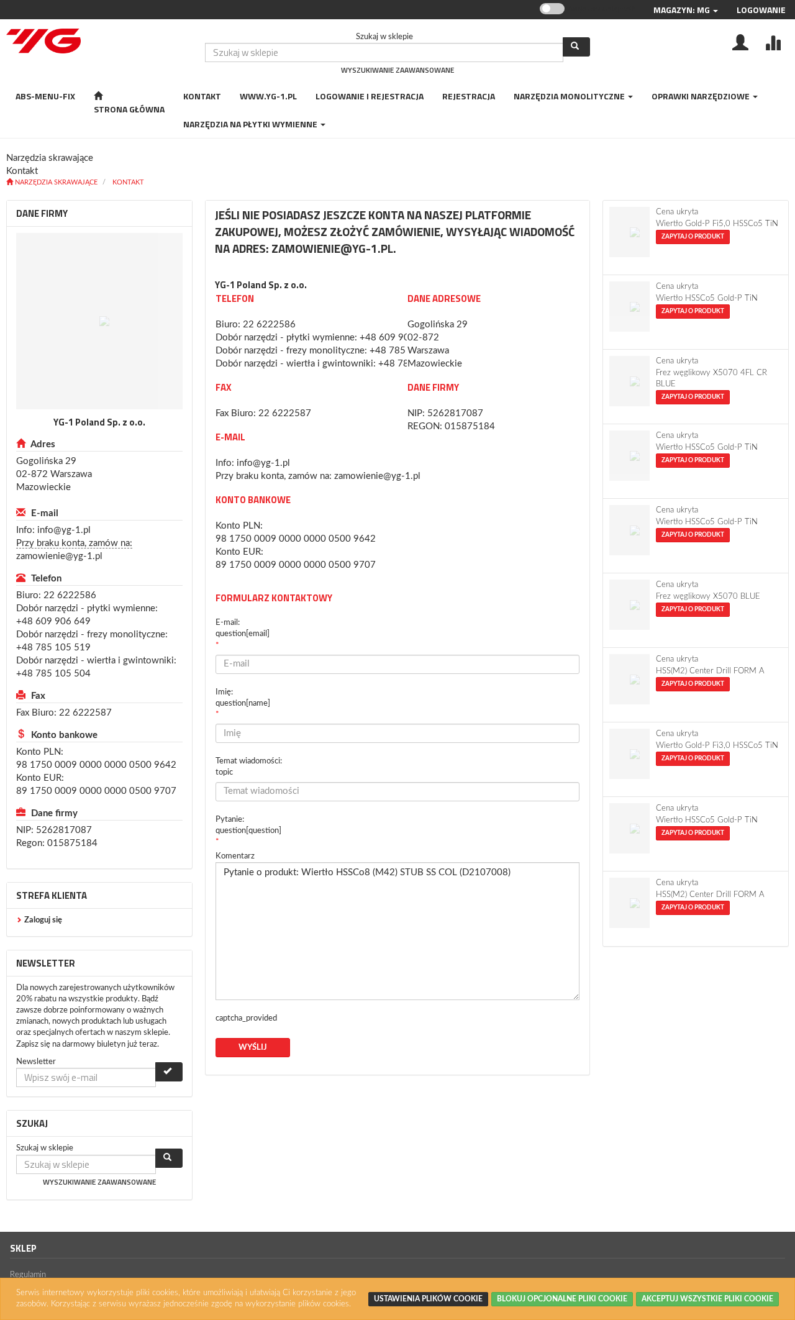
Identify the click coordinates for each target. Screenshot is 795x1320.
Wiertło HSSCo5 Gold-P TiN (707, 298)
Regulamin (28, 1275)
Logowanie (761, 9)
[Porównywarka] (772, 41)
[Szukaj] (576, 47)
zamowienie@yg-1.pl (59, 556)
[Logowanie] (740, 41)
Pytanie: (248, 825)
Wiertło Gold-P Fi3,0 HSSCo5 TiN (717, 746)
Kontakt (128, 182)
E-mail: (243, 628)
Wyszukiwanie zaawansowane (397, 70)
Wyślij (252, 1048)
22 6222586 (69, 595)
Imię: (243, 698)
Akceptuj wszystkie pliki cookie (707, 1299)
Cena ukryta (677, 212)
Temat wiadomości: (249, 766)
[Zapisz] (169, 1071)
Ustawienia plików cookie (428, 1299)
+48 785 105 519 (53, 647)
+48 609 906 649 (53, 621)
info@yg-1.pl (64, 530)
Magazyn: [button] (681, 9)
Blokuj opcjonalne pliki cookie (562, 1299)
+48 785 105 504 (53, 673)
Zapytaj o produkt (692, 237)
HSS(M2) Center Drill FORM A (710, 671)
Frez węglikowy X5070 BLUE (708, 597)
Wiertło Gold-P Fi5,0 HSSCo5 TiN (717, 224)
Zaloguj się (43, 920)
